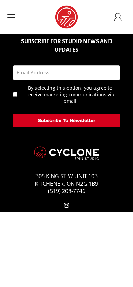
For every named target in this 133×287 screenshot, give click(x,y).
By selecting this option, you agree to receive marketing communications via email (70, 94)
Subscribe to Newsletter (66, 120)
